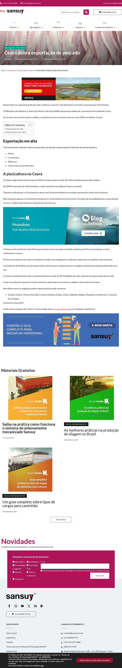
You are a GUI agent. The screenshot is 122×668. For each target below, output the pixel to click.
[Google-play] (42, 606)
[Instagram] (16, 606)
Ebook (68, 424)
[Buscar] (86, 12)
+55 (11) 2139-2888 (10, 3)
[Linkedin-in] (35, 606)
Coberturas (57, 27)
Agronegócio (35, 27)
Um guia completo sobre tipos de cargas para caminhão (28, 503)
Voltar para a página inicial (112, 3)
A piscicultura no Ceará (16, 132)
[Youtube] (22, 606)
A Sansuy (13, 27)
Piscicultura (20, 48)
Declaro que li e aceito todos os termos (95, 660)
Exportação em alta (14, 129)
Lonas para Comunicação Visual (20, 70)
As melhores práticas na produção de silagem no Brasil (91, 432)
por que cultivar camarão (63, 309)
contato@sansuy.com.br (32, 3)
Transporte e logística (104, 27)
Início (3, 70)
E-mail (43, 562)
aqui (54, 203)
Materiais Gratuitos (79, 424)
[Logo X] (29, 606)
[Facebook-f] (9, 606)
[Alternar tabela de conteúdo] (29, 125)
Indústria (79, 27)
